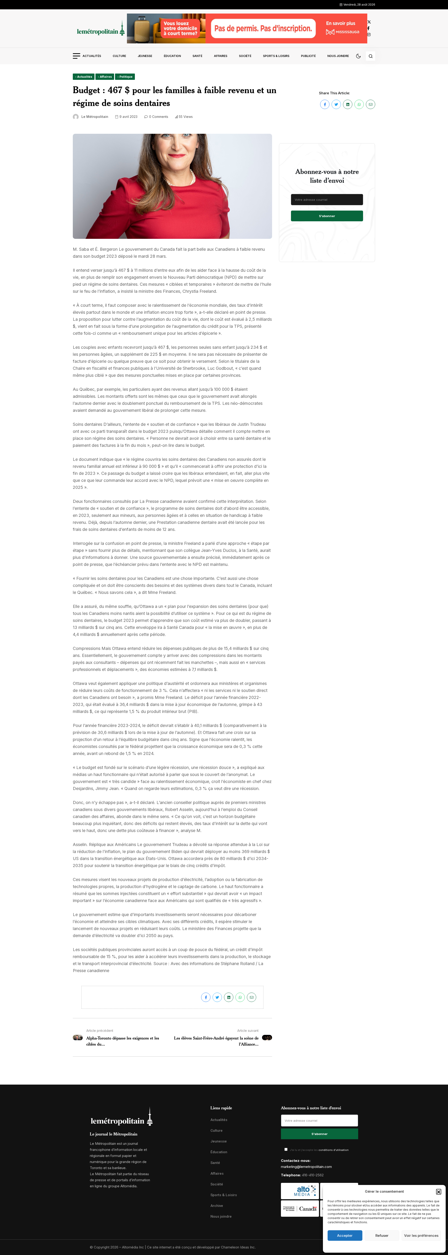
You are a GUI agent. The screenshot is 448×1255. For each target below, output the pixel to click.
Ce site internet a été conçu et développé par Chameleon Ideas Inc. (201, 1247)
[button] (438, 1191)
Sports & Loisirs (276, 56)
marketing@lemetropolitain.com (306, 1166)
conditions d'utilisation (333, 1150)
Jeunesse (145, 56)
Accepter (345, 1235)
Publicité (308, 56)
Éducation (172, 56)
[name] (100, 28)
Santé (197, 56)
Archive (216, 1206)
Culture (119, 56)
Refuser (381, 1235)
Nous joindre (338, 56)
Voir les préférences (421, 1235)
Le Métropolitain (94, 117)
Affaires (220, 56)
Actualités (92, 56)
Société (245, 56)
